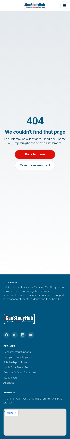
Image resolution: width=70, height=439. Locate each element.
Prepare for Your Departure (19, 372)
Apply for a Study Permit (18, 367)
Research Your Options (17, 352)
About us (8, 382)
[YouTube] (31, 335)
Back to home (35, 154)
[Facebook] (6, 335)
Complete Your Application (19, 357)
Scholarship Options (15, 362)
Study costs (10, 377)
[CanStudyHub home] (35, 5)
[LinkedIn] (23, 335)
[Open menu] (64, 5)
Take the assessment (35, 165)
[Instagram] (15, 335)
